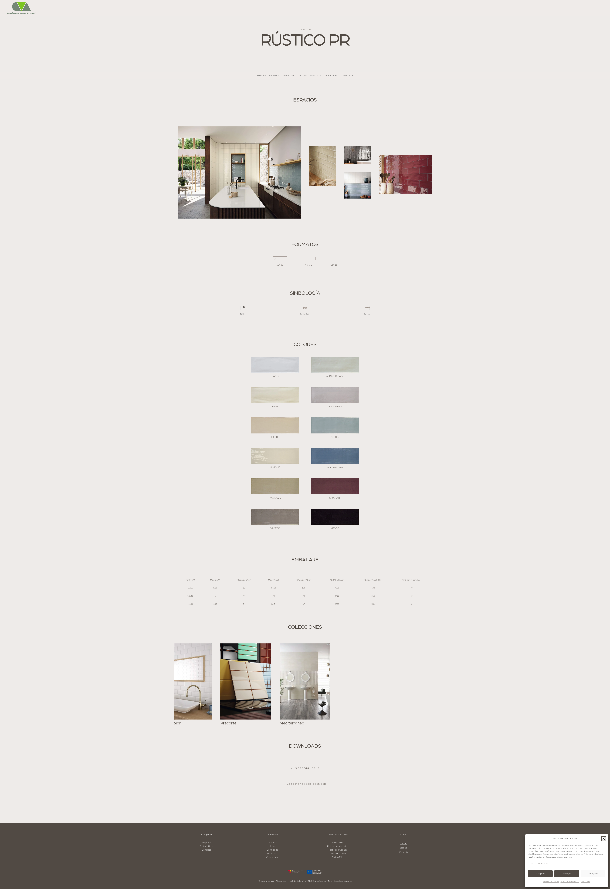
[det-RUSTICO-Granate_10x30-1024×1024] (405, 174)
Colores (302, 76)
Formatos (274, 76)
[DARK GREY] (335, 395)
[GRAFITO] (275, 517)
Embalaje (315, 76)
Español (403, 848)
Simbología (289, 76)
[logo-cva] (21, 8)
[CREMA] (275, 395)
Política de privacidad (570, 881)
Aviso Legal (585, 881)
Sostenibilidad (207, 846)
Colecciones (330, 76)
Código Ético (338, 857)
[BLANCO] (275, 365)
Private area (272, 853)
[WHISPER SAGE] (335, 365)
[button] (603, 838)
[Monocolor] (186, 684)
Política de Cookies (551, 881)
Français (403, 852)
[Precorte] (245, 684)
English (403, 843)
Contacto (206, 850)
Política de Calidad (338, 853)
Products (272, 842)
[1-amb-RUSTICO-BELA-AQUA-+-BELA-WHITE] (357, 185)
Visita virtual (272, 857)
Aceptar (540, 873)
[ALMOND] (275, 456)
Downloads (347, 76)
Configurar (592, 873)
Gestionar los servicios (539, 863)
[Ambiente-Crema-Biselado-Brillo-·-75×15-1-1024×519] (357, 155)
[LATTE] (275, 425)
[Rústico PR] (239, 172)
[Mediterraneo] (305, 684)
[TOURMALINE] (335, 456)
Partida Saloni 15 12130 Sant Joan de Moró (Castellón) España (320, 881)
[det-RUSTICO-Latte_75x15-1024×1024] (322, 166)
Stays (272, 846)
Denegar (566, 873)
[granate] (335, 486)
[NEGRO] (335, 517)
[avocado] (275, 486)
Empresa (206, 842)
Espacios (261, 76)
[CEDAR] (335, 425)
